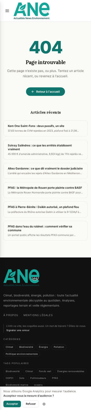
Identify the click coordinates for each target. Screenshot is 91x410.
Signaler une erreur (17, 330)
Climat (9, 346)
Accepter (12, 403)
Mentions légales (38, 315)
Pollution (59, 346)
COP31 (9, 378)
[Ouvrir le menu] (7, 11)
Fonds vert (45, 371)
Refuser (31, 403)
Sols (21, 378)
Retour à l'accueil (48, 91)
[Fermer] (44, 404)
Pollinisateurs (38, 378)
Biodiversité (26, 346)
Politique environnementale (22, 353)
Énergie (43, 346)
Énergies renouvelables (70, 371)
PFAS (55, 378)
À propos (10, 315)
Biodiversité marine (17, 384)
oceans (38, 384)
